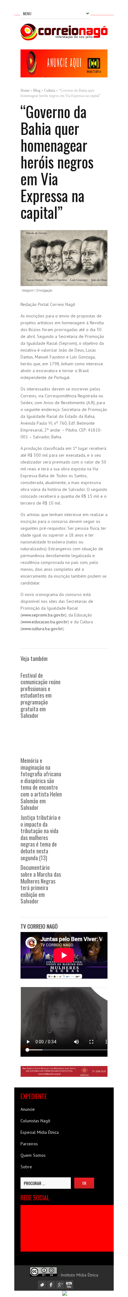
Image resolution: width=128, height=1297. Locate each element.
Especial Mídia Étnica (40, 1132)
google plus (60, 1285)
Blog (36, 90)
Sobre (26, 1167)
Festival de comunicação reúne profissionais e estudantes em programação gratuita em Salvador (41, 695)
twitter (42, 1285)
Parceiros (29, 1144)
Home (25, 90)
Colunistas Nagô (35, 1121)
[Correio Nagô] (64, 39)
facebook (51, 1285)
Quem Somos (33, 1155)
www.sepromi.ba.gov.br (43, 615)
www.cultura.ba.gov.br (42, 628)
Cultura (49, 90)
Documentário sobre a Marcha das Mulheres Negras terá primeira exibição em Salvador (41, 884)
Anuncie (28, 1109)
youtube (69, 1285)
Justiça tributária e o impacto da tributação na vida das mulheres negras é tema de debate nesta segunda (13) (41, 837)
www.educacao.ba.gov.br (45, 622)
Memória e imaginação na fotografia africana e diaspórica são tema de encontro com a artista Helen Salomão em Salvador (41, 783)
